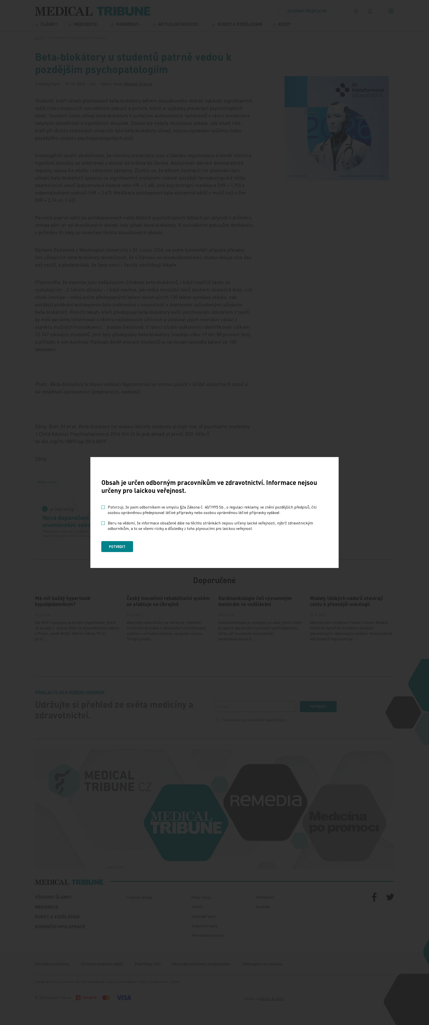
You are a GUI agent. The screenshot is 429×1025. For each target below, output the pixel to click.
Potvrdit (117, 546)
